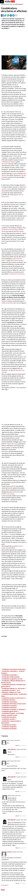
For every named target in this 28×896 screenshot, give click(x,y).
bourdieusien (12, 486)
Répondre (17, 745)
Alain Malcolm (19, 4)
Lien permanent (23, 745)
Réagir (3, 890)
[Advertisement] (14, 42)
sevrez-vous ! (5, 196)
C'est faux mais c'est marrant (16, 274)
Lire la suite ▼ (5, 885)
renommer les (5, 229)
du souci (15, 444)
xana (8, 740)
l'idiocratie (12, 303)
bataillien (4, 494)
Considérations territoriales (9, 725)
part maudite (10, 494)
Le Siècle (15, 156)
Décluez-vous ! (18, 194)
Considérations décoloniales (9, 728)
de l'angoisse (8, 444)
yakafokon (9, 851)
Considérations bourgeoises (9, 726)
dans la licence (14, 260)
